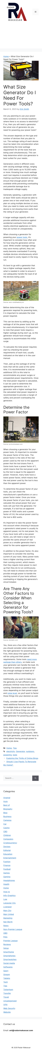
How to (6, 892)
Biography (7, 809)
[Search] (35, 778)
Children (7, 835)
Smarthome (8, 952)
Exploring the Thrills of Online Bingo (22, 758)
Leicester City (9, 903)
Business (7, 816)
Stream (6, 974)
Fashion (6, 862)
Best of (6, 805)
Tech (5, 982)
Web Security (9, 1008)
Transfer (7, 993)
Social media (9, 963)
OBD (5, 933)
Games (6, 873)
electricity (10, 751)
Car (4, 824)
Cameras (7, 820)
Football (7, 869)
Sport (5, 971)
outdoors (30, 751)
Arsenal (6, 798)
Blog (5, 813)
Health (6, 884)
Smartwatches (9, 959)
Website (7, 1012)
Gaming (6, 877)
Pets (5, 937)
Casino (6, 828)
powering (7, 755)
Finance (6, 865)
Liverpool (7, 907)
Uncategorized (10, 1001)
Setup (6, 948)
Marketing (7, 918)
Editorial (7, 850)
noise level (12, 693)
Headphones (9, 880)
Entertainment (9, 858)
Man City (7, 910)
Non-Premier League (12, 929)
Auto (5, 801)
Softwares (8, 967)
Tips (15, 748)
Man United (8, 914)
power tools (22, 237)
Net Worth (8, 922)
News (6, 926)
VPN (5, 1005)
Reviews (7, 944)
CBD (5, 831)
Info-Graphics (9, 895)
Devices (6, 846)
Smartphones (9, 956)
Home (6, 56)
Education (7, 854)
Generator (20, 751)
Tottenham (8, 989)
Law (5, 899)
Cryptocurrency (10, 843)
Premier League (10, 941)
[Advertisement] (21, 36)
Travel (6, 997)
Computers (8, 839)
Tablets (6, 978)
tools (15, 755)
